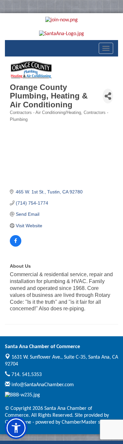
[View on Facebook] (15, 245)
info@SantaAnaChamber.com (42, 385)
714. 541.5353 (26, 374)
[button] (16, 427)
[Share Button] (108, 96)
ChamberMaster (79, 422)
